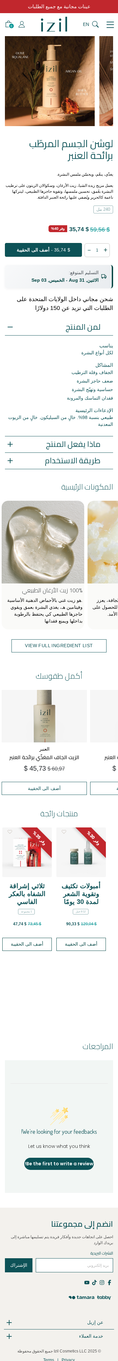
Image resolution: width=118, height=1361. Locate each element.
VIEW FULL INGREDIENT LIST (59, 645)
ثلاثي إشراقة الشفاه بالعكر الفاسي (27, 893)
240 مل (103, 209)
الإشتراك (18, 1265)
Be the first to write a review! (59, 1163)
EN (86, 24)
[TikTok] (94, 1281)
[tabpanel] (52, 81)
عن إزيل (95, 1322)
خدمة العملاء (91, 1336)
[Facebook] (109, 1281)
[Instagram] (102, 1281)
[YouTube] (87, 1281)
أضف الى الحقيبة (44, 788)
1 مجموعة (26, 911)
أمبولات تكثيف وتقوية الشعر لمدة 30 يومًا (81, 893)
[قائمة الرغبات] (9, 832)
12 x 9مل (81, 911)
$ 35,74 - (43, 249)
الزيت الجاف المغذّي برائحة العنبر (44, 757)
